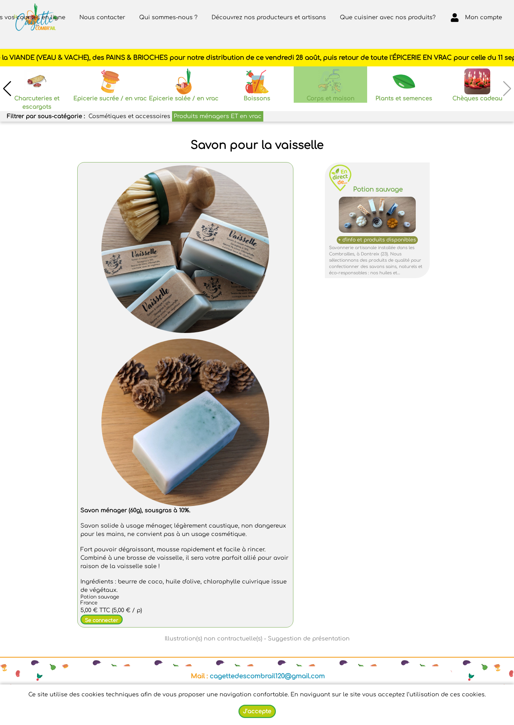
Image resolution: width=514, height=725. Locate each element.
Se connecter (101, 620)
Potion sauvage (378, 189)
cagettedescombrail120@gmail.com (267, 676)
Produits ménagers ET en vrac (218, 116)
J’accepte (257, 711)
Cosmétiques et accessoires (129, 116)
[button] (7, 88)
